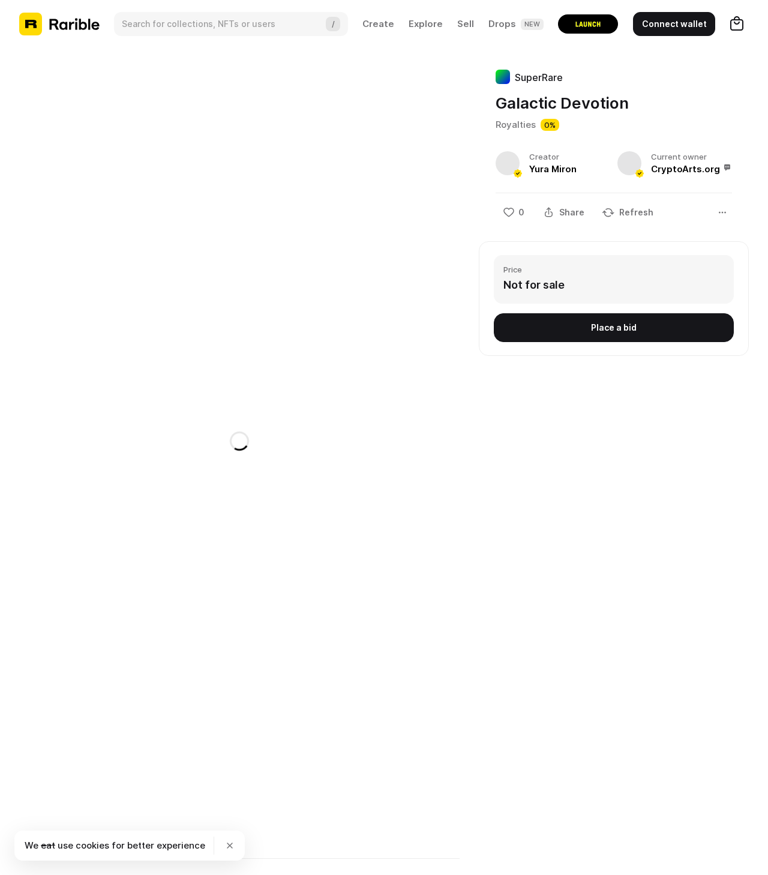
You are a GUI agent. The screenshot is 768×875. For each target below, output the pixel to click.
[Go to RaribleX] (588, 24)
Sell (465, 23)
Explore (426, 23)
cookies (92, 845)
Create (378, 23)
